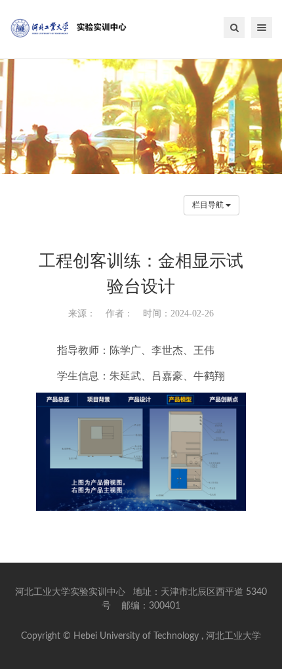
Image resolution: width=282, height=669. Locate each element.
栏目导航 (209, 204)
